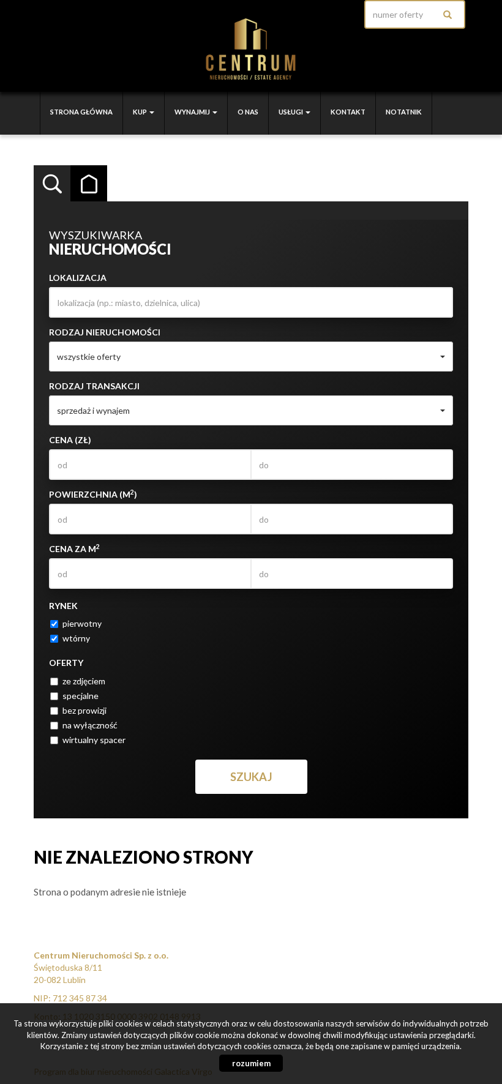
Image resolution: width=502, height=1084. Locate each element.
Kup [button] (140, 112)
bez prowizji (84, 710)
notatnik (404, 112)
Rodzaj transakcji (94, 386)
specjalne (80, 695)
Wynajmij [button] (192, 112)
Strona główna (81, 112)
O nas (248, 112)
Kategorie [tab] (88, 183)
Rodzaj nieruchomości (104, 332)
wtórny (76, 638)
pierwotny (82, 623)
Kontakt (348, 112)
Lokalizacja (78, 277)
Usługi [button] (291, 112)
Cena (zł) (70, 440)
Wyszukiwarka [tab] (52, 183)
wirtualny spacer (94, 740)
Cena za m (74, 548)
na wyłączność (90, 725)
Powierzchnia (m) (93, 493)
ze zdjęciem (83, 681)
